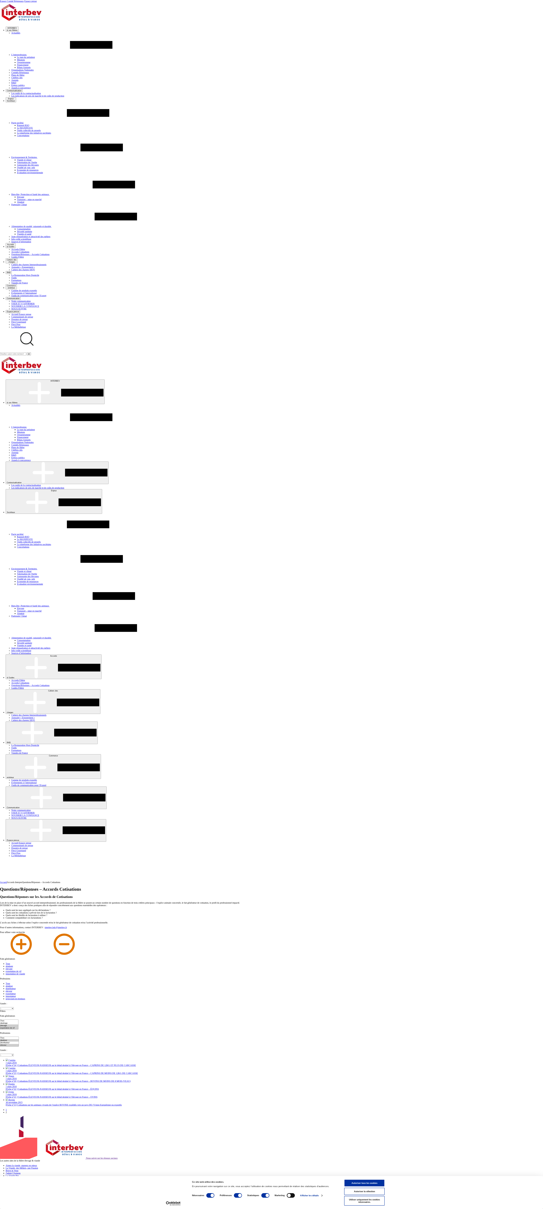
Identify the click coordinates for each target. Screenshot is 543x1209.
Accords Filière (18, 249)
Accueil (3, 882)
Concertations (23, 135)
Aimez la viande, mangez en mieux (21, 1165)
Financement (22, 65)
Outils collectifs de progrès (29, 130)
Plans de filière (17, 75)
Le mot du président (26, 57)
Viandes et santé (24, 234)
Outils (14, 278)
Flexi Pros (15, 324)
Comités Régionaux (20, 72)
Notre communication (21, 301)
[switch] (238, 1195)
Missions (21, 60)
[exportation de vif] (9, 1028)
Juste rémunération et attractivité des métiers (30, 236)
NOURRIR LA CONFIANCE (25, 306)
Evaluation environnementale (30, 172)
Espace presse (30, 1)
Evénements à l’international (24, 293)
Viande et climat (24, 160)
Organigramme (23, 62)
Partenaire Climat (19, 204)
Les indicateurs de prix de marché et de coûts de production (37, 96)
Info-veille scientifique (21, 239)
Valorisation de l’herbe (27, 162)
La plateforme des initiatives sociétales (34, 133)
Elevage (20, 197)
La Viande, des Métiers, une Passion (22, 1168)
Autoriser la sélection (364, 1191)
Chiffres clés (16, 77)
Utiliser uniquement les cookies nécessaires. (364, 1200)
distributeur (11, 988)
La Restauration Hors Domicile (25, 275)
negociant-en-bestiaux (15, 999)
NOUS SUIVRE (19, 309)
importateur (11, 996)
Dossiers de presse (19, 319)
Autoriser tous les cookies (364, 1183)
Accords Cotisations (20, 252)
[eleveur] (9, 1045)
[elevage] (9, 1025)
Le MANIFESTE (25, 128)
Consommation (24, 229)
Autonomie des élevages (28, 165)
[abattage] (9, 1023)
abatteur (9, 986)
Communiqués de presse (22, 317)
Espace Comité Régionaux (12, 1)
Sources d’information (21, 241)
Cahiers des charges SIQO (23, 269)
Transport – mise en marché (29, 199)
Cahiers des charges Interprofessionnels (28, 264)
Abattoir (20, 202)
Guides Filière (17, 257)
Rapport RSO (23, 125)
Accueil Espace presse (21, 314)
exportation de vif (13, 971)
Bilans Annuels (24, 67)
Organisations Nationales (22, 70)
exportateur (11, 993)
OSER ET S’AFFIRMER (23, 303)
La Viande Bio (12, 1175)
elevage (9, 969)
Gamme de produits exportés (24, 290)
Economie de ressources (27, 170)
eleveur (9, 991)
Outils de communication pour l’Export (28, 295)
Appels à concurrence (21, 88)
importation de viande (15, 974)
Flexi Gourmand (18, 322)
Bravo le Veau (12, 1170)
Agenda (14, 80)
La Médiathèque (18, 327)
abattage (9, 966)
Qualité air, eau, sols (26, 167)
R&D (13, 83)
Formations (16, 280)
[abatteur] (9, 1040)
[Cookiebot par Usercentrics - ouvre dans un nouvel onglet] (173, 1203)
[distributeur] (9, 1043)
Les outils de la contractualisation (26, 93)
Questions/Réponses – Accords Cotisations (30, 254)
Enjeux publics (18, 85)
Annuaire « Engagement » (23, 267)
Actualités (15, 33)
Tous (8, 963)
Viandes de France (19, 283)
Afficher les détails (309, 1195)
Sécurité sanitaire (24, 231)
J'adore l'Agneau (13, 1173)
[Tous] (9, 1021)
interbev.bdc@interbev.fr (56, 927)
